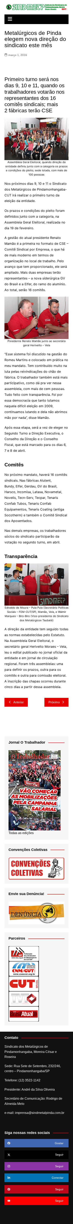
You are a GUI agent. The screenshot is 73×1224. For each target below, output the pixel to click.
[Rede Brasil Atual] (24, 1013)
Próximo (54, 702)
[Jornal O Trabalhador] (35, 790)
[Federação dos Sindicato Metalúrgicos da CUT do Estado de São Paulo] (24, 953)
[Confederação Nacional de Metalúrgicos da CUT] (24, 968)
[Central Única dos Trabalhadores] (24, 983)
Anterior (18, 702)
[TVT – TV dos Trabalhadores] (24, 998)
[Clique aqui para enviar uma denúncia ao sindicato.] (36, 912)
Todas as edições (21, 833)
